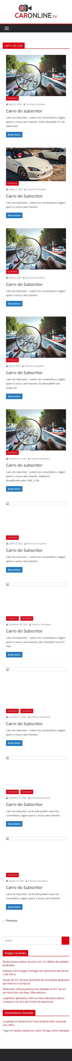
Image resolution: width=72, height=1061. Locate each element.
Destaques (12, 98)
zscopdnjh (8, 1021)
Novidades (12, 271)
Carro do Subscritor (24, 196)
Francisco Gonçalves (35, 104)
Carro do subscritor (24, 111)
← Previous (10, 920)
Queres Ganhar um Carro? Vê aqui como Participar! (41, 1030)
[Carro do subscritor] (36, 75)
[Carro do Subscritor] (36, 164)
